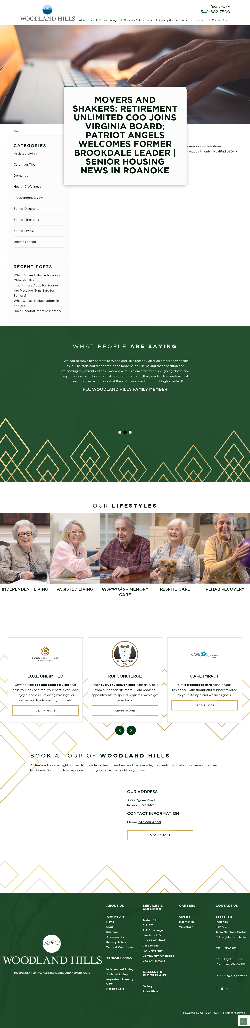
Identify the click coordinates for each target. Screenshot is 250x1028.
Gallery (148, 986)
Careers (199, 20)
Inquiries (222, 921)
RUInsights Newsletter (231, 937)
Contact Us (219, 20)
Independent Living (28, 197)
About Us (85, 20)
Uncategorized (25, 241)
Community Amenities (158, 955)
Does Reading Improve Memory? (38, 310)
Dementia (21, 175)
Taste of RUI (151, 920)
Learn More (45, 710)
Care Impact (151, 945)
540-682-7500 (215, 12)
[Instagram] (222, 988)
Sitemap (112, 931)
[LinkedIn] (227, 988)
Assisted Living (25, 153)
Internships (187, 921)
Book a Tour (160, 835)
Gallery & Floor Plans (173, 20)
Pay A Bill (222, 926)
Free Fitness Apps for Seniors (36, 285)
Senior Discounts (26, 208)
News (110, 921)
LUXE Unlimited (154, 940)
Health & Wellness (27, 186)
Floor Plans (151, 991)
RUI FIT (148, 925)
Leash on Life (152, 935)
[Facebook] (217, 988)
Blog (109, 926)
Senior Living (108, 20)
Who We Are (115, 916)
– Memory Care (120, 981)
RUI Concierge (153, 930)
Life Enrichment (154, 960)
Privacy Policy (116, 942)
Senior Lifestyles (26, 219)
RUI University (153, 950)
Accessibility (115, 937)
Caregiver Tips (24, 164)
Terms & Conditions (119, 947)
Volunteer (186, 926)
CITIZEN (206, 1012)
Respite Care (115, 988)
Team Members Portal (231, 931)
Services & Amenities (138, 20)
